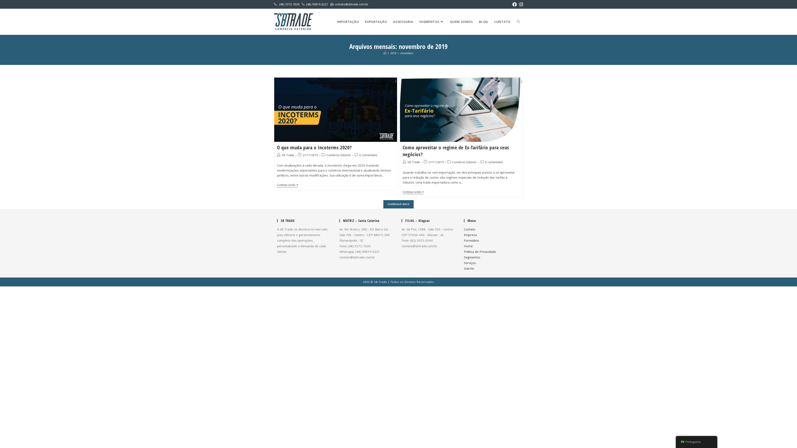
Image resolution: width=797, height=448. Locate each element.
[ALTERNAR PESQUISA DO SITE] (518, 22)
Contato (469, 229)
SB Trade (288, 155)
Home (468, 246)
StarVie (469, 268)
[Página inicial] (385, 53)
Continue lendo (287, 185)
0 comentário (368, 155)
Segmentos (472, 257)
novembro (406, 53)
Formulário (471, 240)
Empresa (470, 235)
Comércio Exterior (338, 155)
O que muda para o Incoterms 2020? (314, 147)
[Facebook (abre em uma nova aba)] (514, 4)
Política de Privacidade (480, 252)
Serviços (470, 263)
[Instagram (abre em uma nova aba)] (520, 4)
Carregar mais (398, 204)
